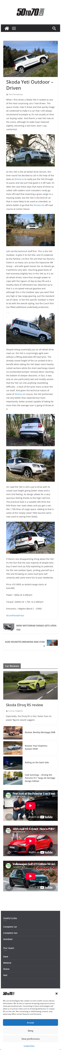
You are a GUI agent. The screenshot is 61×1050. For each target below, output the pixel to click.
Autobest (8, 939)
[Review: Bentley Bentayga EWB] (13, 732)
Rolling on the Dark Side (37, 762)
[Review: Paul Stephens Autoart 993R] (13, 748)
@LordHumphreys (15, 615)
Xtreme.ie (19, 179)
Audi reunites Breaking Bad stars (25, 643)
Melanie (7, 962)
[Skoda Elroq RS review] (30, 685)
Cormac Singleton (15, 711)
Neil (5, 975)
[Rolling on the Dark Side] (13, 763)
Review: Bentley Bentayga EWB (40, 732)
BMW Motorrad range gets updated (36, 627)
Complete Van (10, 933)
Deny (30, 1030)
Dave (5, 956)
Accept (30, 1022)
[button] (56, 993)
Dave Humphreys (16, 94)
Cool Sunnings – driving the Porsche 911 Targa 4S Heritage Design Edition (40, 777)
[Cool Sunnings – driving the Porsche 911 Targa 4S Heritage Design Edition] (13, 779)
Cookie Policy (29, 1046)
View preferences (30, 1038)
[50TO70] (6, 28)
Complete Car (10, 926)
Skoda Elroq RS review (24, 704)
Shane (6, 969)
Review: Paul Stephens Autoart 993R (36, 747)
